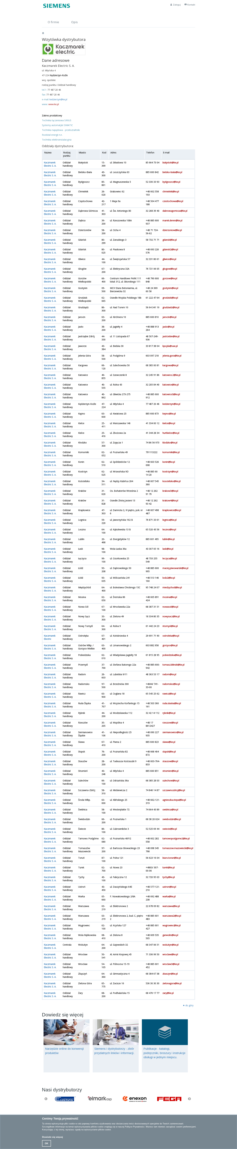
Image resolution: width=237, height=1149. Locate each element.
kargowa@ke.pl (170, 365)
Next (189, 1099)
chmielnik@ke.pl (171, 191)
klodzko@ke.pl (170, 442)
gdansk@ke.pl (170, 239)
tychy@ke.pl (169, 877)
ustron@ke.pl (169, 886)
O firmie (53, 22)
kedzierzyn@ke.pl (58, 99)
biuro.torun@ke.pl (172, 857)
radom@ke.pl (169, 674)
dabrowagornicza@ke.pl (175, 210)
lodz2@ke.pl (169, 577)
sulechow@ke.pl (171, 780)
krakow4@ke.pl (170, 500)
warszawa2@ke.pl (172, 915)
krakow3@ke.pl (170, 490)
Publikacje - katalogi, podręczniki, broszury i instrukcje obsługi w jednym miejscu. (164, 1053)
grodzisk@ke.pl (170, 297)
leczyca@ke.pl (170, 558)
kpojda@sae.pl (170, 345)
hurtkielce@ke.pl (171, 432)
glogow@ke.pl (170, 268)
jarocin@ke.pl (169, 317)
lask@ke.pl (168, 548)
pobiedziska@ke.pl (172, 655)
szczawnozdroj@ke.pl (174, 790)
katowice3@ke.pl (171, 394)
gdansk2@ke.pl (170, 249)
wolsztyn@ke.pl (170, 944)
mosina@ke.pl (170, 597)
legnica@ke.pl (170, 519)
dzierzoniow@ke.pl (172, 230)
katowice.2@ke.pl (171, 374)
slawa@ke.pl (169, 741)
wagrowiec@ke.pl (172, 925)
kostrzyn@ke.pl (170, 471)
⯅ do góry (188, 1005)
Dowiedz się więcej (52, 1137)
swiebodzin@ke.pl (172, 819)
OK (46, 1143)
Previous (46, 1099)
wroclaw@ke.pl (170, 954)
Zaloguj (176, 4)
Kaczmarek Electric (49, 637)
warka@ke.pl (169, 896)
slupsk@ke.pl (169, 751)
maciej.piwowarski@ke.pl (175, 568)
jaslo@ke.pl (168, 326)
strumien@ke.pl (170, 770)
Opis (74, 22)
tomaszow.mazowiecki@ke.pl (178, 848)
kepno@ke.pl (169, 413)
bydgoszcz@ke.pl (171, 181)
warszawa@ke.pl (171, 906)
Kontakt (191, 4)
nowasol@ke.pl (170, 606)
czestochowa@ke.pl (173, 201)
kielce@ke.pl (169, 423)
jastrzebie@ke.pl (171, 336)
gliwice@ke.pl (169, 259)
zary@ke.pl (168, 992)
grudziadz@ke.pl (171, 307)
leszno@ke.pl (169, 529)
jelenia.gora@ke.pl (172, 355)
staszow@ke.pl (170, 761)
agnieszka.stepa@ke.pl (174, 799)
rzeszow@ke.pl (170, 722)
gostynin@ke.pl (170, 288)
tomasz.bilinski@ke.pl (173, 664)
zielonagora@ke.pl (172, 983)
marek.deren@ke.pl (172, 220)
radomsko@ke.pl (171, 683)
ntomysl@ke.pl (170, 626)
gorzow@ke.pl (170, 278)
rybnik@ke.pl (169, 712)
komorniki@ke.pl (171, 452)
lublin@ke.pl (169, 539)
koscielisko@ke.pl (172, 481)
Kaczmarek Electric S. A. (50, 164)
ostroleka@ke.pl (171, 635)
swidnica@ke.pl (170, 809)
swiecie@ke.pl (170, 828)
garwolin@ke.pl (170, 935)
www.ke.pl (53, 104)
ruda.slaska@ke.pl (172, 703)
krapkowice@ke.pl (172, 510)
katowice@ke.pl (171, 384)
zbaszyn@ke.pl (170, 973)
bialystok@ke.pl (170, 162)
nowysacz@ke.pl (171, 616)
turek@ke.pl (169, 867)
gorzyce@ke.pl (170, 645)
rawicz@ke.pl (169, 693)
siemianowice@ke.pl (173, 732)
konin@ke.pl (169, 461)
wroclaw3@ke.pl (171, 964)
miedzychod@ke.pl (172, 587)
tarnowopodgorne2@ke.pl (176, 838)
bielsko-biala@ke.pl (172, 172)
